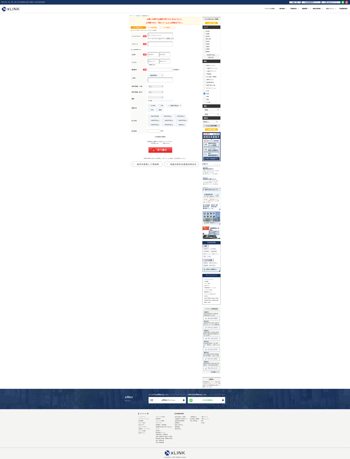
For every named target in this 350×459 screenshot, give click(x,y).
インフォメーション (208, 279)
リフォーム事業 (160, 420)
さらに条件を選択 (212, 125)
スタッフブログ (142, 426)
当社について (330, 8)
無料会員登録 (316, 8)
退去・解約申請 (160, 440)
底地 (207, 99)
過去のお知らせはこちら (211, 189)
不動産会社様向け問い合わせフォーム (164, 427)
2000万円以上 (183, 120)
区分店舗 (213, 248)
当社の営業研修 (160, 442)
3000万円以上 (155, 124)
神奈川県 (208, 39)
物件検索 (282, 8)
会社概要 (206, 281)
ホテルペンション (211, 88)
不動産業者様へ (343, 8)
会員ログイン (141, 433)
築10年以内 (212, 265)
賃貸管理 (158, 418)
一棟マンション (205, 418)
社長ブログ (141, 424)
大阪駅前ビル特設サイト (181, 418)
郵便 (160, 110)
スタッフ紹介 (207, 283)
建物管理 (304, 8)
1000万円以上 (155, 120)
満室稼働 (205, 265)
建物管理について (208, 292)
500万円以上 (168, 116)
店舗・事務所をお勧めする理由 (211, 298)
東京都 (208, 36)
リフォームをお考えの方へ (210, 294)
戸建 (204, 256)
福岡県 (208, 51)
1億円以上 (182, 124)
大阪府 (208, 46)
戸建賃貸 (208, 74)
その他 (208, 102)
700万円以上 (181, 116)
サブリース (159, 422)
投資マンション (210, 65)
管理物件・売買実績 (161, 424)
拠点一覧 (295, 2)
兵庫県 (208, 49)
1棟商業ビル (206, 248)
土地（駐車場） (194, 420)
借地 (207, 96)
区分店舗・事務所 (194, 418)
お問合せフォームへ (168, 400)
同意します (156, 143)
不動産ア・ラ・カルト (144, 428)
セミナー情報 (141, 431)
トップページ (141, 416)
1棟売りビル (209, 79)
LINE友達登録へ (208, 400)
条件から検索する (211, 269)
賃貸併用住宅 (210, 82)
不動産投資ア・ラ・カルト (210, 287)
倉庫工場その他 (210, 85)
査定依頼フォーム (160, 432)
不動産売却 (293, 8)
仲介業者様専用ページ (311, 2)
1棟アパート (215, 254)
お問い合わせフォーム (331, 2)
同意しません (166, 143)
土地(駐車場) (213, 251)
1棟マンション (207, 254)
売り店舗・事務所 (211, 76)
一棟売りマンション (212, 68)
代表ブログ (206, 285)
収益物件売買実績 (179, 420)
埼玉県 (208, 31)
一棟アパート (204, 416)
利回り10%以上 (213, 263)
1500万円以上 (169, 120)
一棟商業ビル (193, 416)
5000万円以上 (169, 124)
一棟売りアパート (211, 71)
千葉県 (208, 34)
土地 (207, 91)
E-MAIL (153, 105)
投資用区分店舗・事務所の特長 (211, 300)
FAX (152, 110)
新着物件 (205, 263)
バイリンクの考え (270, 8)
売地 (207, 93)
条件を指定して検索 (180, 416)
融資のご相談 (207, 302)
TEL (162, 105)
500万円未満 (155, 116)
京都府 (208, 44)
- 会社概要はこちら (215, 372)
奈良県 (208, 41)
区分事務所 (206, 251)
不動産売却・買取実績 (162, 434)
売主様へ (206, 296)
